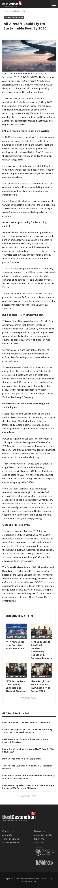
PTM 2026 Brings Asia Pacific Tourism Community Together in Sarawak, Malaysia (27, 731)
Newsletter (40, 831)
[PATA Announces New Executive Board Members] (16, 631)
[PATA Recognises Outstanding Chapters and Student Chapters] (16, 670)
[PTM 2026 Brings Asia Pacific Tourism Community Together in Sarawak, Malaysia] (42, 631)
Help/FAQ (39, 838)
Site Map (38, 842)
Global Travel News (14, 17)
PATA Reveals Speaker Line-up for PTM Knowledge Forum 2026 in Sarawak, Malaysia (28, 786)
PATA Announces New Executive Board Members (27, 722)
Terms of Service (10, 838)
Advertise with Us (43, 835)
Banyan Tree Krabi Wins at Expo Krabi (21, 758)
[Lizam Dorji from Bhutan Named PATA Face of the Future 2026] (42, 670)
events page (21, 597)
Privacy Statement (11, 842)
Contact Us (8, 831)
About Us (7, 835)
